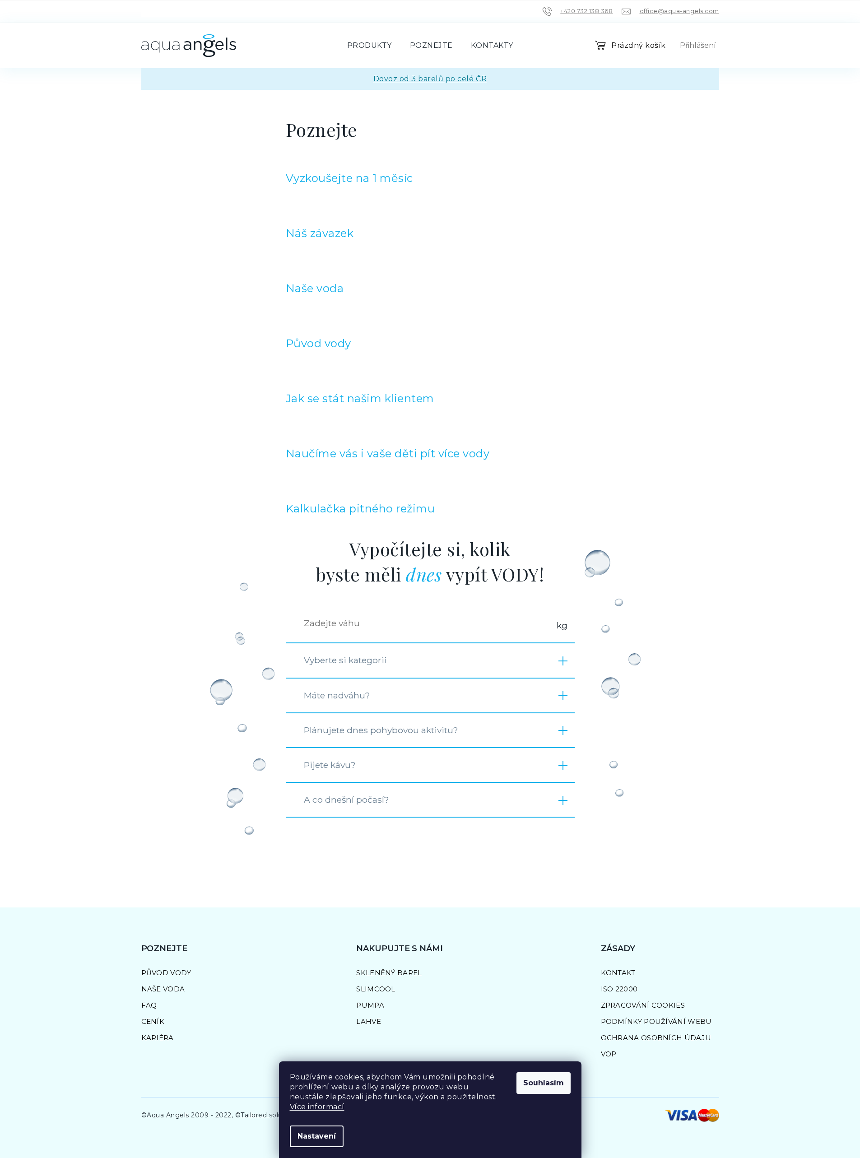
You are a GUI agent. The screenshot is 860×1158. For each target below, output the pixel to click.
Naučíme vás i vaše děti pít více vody (388, 453)
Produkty (369, 45)
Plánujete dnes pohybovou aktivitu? (381, 730)
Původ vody (318, 343)
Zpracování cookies (643, 1005)
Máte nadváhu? (337, 695)
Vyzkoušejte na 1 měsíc (349, 178)
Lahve (368, 1021)
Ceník (153, 1021)
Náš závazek (320, 233)
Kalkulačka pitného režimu (360, 508)
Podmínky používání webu (656, 1021)
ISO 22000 (619, 989)
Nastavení (317, 1136)
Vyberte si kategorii (345, 660)
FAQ (149, 1005)
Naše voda (315, 288)
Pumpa (370, 1005)
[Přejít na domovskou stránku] (188, 45)
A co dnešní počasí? (346, 799)
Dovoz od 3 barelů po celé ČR (430, 78)
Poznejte (431, 45)
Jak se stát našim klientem (360, 398)
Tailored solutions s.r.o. (278, 1115)
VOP (609, 1054)
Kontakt (618, 972)
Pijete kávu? (330, 764)
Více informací (317, 1106)
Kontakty (492, 45)
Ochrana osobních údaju (656, 1037)
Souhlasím (543, 1083)
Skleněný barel (389, 972)
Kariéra (157, 1037)
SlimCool (375, 989)
